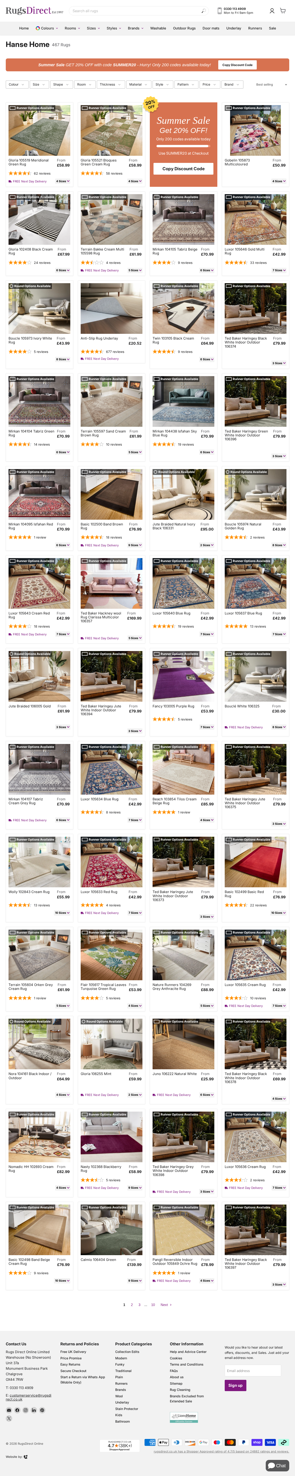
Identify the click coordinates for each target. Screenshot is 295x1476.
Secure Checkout (73, 1371)
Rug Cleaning (180, 1390)
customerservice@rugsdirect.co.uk (28, 1397)
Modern (121, 1358)
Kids (118, 1415)
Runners (121, 1383)
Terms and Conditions (187, 1364)
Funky (119, 1364)
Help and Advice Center (188, 1352)
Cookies (176, 1358)
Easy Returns (70, 1364)
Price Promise (71, 1358)
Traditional (123, 1371)
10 (153, 1305)
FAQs (174, 1371)
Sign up (235, 1385)
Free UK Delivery (73, 1352)
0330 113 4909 (21, 1388)
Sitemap (176, 1383)
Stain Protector (126, 1409)
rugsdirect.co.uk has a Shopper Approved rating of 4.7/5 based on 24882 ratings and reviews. (221, 1451)
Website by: (14, 1457)
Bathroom (122, 1421)
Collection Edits (127, 1352)
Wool (119, 1396)
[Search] (203, 10)
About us (177, 1377)
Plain (119, 1377)
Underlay (122, 1402)
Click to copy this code (147, 64)
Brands (120, 1390)
